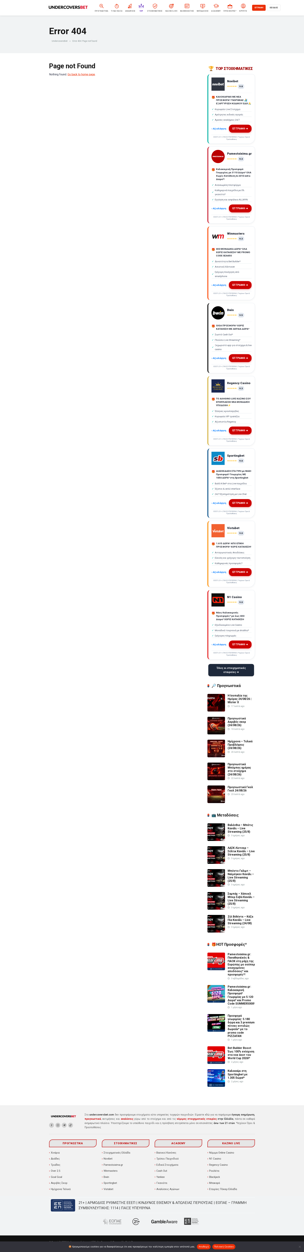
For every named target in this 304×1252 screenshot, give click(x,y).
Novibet (108, 1158)
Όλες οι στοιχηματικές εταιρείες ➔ (231, 670)
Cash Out (161, 1170)
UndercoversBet (60, 41)
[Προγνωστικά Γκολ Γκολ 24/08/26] (216, 802)
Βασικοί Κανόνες (166, 1152)
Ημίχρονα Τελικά (61, 1189)
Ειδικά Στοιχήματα (167, 1164)
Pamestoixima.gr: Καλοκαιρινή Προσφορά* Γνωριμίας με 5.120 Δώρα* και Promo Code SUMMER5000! (241, 995)
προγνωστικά (93, 1118)
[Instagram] (57, 1125)
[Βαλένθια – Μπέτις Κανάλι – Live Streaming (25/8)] (216, 840)
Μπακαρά (214, 1183)
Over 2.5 (55, 1170)
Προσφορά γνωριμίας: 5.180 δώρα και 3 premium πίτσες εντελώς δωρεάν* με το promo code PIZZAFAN (241, 1026)
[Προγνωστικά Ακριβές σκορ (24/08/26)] (216, 733)
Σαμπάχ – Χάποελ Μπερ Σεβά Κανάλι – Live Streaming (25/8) (241, 899)
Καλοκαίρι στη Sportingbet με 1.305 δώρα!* (238, 1074)
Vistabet (108, 1189)
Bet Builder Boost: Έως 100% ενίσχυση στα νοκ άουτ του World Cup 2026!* (241, 1053)
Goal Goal (56, 1177)
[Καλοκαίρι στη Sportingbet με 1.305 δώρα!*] (216, 1086)
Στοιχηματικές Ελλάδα (117, 1152)
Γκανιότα (161, 1183)
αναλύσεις (127, 1118)
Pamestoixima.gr (113, 1164)
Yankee (160, 1177)
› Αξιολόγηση (218, 128)
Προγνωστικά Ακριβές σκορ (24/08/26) (237, 722)
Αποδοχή (204, 1246)
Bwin (106, 1177)
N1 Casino (215, 1158)
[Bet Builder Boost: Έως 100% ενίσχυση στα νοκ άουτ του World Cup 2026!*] (216, 1063)
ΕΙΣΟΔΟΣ (274, 8)
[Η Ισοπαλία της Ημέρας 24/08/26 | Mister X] (216, 710)
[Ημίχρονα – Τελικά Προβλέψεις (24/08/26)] (216, 756)
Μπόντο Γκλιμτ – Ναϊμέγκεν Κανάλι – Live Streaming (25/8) (241, 876)
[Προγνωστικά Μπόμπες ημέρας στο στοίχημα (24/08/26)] (216, 779)
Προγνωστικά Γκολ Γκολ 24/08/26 (240, 788)
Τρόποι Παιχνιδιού (167, 1158)
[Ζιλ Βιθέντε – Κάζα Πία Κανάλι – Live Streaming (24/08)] (216, 931)
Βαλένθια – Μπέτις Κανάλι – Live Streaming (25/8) (240, 828)
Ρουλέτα (214, 1170)
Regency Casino (218, 1164)
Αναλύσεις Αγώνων (167, 1189)
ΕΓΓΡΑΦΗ (259, 8)
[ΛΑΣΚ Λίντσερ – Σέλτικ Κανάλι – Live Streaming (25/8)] (216, 863)
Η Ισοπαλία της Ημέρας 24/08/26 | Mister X (239, 699)
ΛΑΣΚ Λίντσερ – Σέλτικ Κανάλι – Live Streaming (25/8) (241, 851)
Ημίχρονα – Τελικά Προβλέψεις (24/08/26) (240, 745)
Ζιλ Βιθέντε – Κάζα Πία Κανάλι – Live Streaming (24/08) (240, 920)
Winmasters (111, 1170)
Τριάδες (55, 1164)
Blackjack (214, 1177)
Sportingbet (110, 1183)
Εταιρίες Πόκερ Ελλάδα (223, 1189)
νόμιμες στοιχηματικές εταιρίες (197, 1118)
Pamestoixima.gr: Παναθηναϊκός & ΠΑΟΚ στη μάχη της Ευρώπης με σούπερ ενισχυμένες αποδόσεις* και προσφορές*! (241, 964)
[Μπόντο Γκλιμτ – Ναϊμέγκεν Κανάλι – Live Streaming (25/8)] (216, 885)
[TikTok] (70, 1125)
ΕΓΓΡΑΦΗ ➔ (240, 128)
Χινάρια (55, 1152)
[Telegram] (64, 1125)
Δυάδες (55, 1158)
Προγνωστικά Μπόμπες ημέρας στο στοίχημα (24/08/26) (239, 769)
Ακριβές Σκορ (59, 1183)
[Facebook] (51, 1125)
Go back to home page (81, 74)
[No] (299, 1246)
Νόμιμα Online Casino (221, 1152)
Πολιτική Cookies (224, 1246)
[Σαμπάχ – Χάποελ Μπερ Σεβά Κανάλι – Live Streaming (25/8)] (216, 908)
